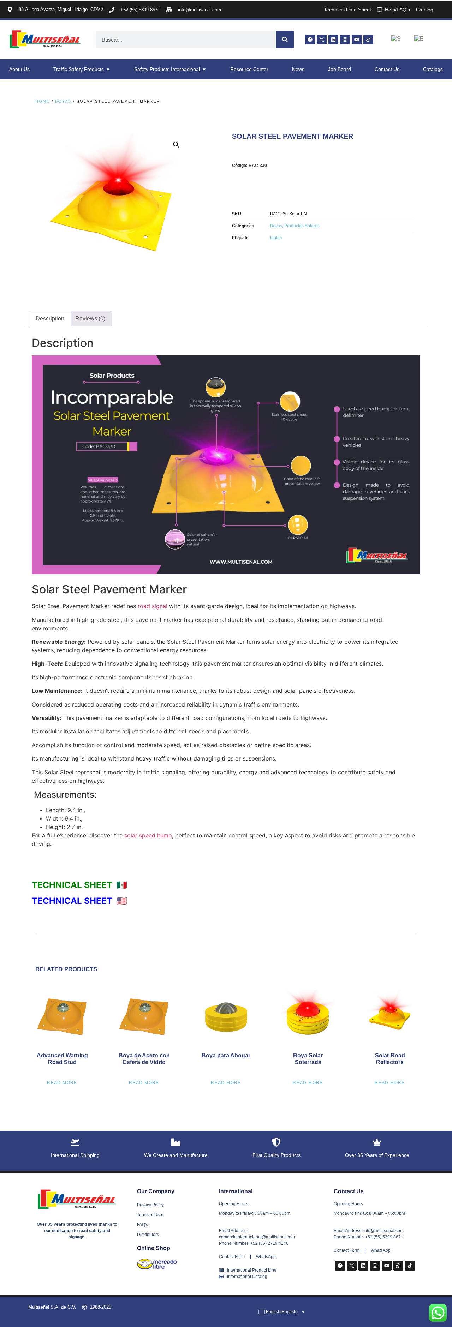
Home (42, 101)
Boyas (63, 101)
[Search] (285, 39)
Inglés (276, 237)
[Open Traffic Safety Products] (108, 69)
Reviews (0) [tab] (90, 319)
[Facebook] (310, 39)
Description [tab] (50, 319)
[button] (176, 144)
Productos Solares (302, 225)
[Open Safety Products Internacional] (204, 69)
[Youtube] (357, 39)
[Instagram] (345, 39)
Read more (62, 1082)
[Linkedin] (333, 39)
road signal (152, 606)
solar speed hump (148, 835)
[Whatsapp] (398, 1266)
